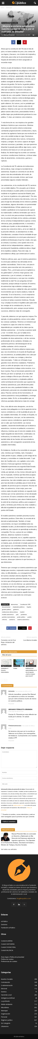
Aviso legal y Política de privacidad (12, 957)
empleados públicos (18, 607)
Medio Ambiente (6, 1004)
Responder (11, 703)
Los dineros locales (30, 640)
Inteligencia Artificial (8, 998)
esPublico (4, 921)
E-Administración (7, 985)
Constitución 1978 (25, 604)
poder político (21, 617)
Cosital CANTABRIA (7, 944)
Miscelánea (5, 1007)
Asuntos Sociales (7, 979)
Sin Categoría (5, 1023)
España (29, 607)
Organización (5, 1014)
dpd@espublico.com (18, 805)
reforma (4, 619)
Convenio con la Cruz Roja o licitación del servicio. (8, 642)
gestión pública (6, 609)
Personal (4, 1017)
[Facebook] (14, 904)
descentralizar (6, 607)
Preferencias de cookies (9, 961)
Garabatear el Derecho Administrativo (5, 670)
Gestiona (4, 924)
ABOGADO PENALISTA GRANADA (20, 709)
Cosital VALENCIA (7, 950)
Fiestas (15, 668)
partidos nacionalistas (8, 617)
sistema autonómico (23, 619)
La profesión (5, 1001)
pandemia (24, 614)
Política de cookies (7, 959)
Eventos (4, 992)
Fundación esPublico (8, 928)
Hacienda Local (6, 995)
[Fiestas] (19, 663)
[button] (35, 3)
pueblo (30, 617)
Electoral (4, 989)
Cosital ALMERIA (6, 941)
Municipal (4, 23)
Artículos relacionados (9, 652)
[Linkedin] (19, 904)
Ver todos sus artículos (9, 849)
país (17, 614)
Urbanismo (5, 1026)
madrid (22, 612)
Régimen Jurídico (13, 23)
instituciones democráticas (10, 612)
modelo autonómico (8, 614)
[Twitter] (24, 904)
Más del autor (6, 655)
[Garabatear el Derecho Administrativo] (6, 663)
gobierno (16, 609)
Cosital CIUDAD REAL (8, 947)
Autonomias (14, 604)
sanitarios (12, 619)
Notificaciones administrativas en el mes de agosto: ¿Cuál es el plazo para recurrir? (31, 672)
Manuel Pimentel (9, 35)
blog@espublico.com (24, 898)
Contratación (5, 982)
